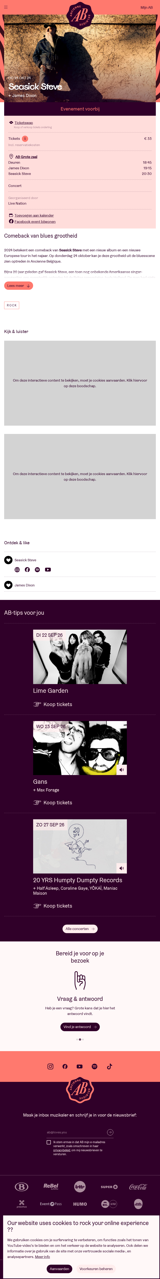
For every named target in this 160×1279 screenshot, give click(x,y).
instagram (50, 1066)
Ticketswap (24, 122)
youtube (79, 1066)
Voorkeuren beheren (96, 1268)
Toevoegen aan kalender (34, 215)
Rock (12, 305)
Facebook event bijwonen (35, 221)
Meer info (42, 1256)
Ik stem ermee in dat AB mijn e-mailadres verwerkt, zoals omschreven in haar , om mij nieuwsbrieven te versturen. (79, 1148)
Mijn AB (147, 7)
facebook (65, 1066)
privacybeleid (61, 1150)
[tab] (77, 1039)
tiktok (109, 1066)
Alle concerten (78, 928)
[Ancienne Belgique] (80, 15)
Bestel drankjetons (77, 1026)
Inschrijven (110, 1132)
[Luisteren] (121, 770)
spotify (95, 1066)
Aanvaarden (59, 1268)
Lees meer (16, 285)
